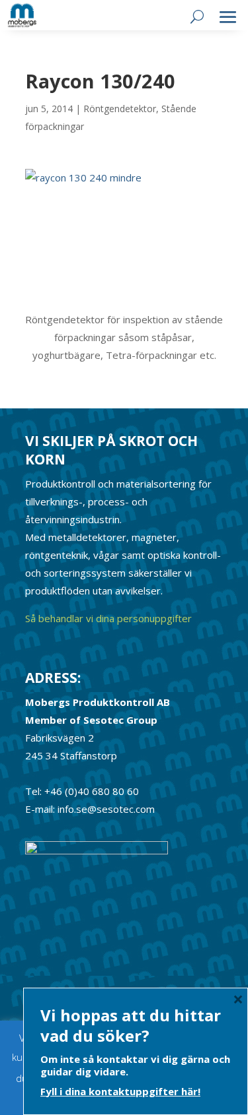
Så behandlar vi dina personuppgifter (108, 618)
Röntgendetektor (119, 108)
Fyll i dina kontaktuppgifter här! (120, 1091)
